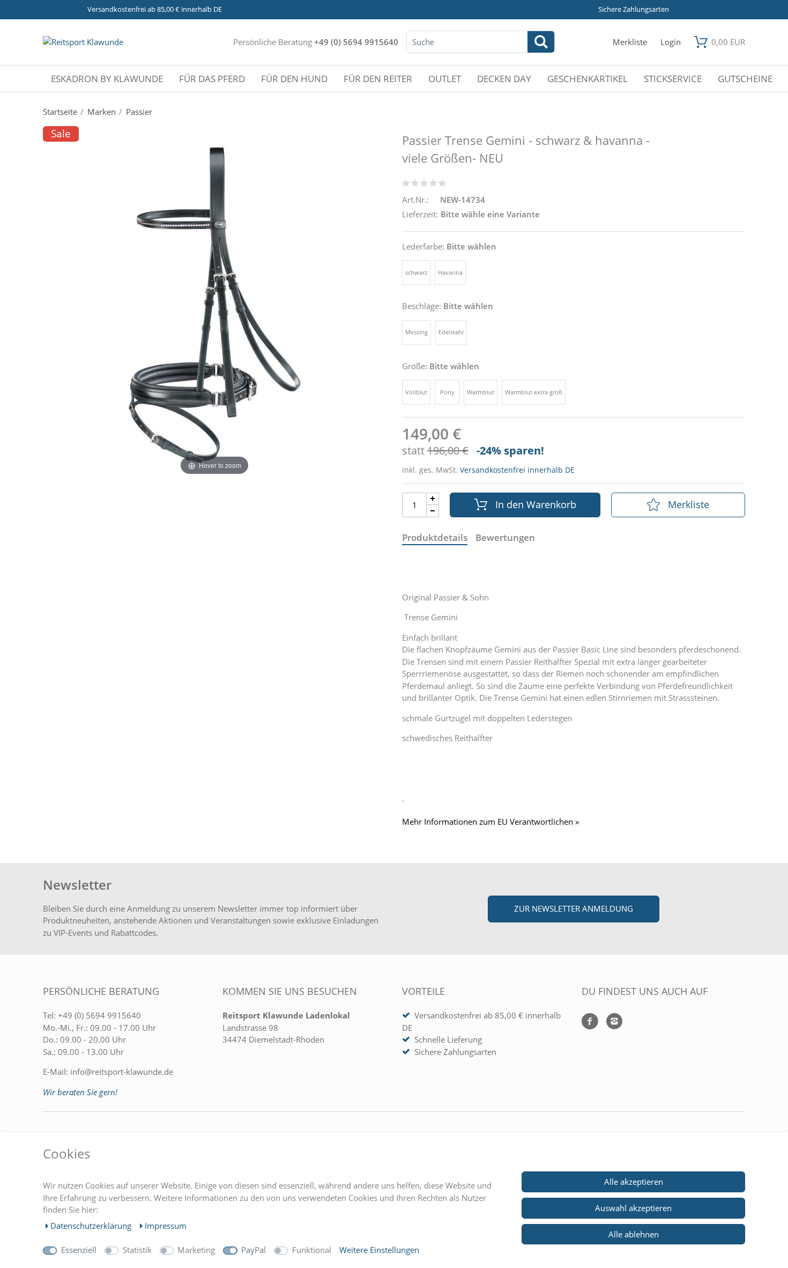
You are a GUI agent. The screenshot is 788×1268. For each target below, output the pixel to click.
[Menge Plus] (433, 499)
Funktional (311, 1249)
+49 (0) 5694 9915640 (356, 41)
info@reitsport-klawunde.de (121, 1071)
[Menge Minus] (433, 511)
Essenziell (78, 1249)
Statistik (137, 1249)
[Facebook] (590, 1022)
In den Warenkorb (535, 504)
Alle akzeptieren (633, 1181)
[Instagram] (610, 1022)
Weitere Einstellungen (379, 1249)
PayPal (253, 1249)
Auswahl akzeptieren (633, 1208)
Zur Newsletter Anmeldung (573, 908)
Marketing (196, 1249)
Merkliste (688, 504)
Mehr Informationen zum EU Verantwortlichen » (490, 822)
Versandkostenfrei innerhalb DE (517, 470)
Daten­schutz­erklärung (91, 1225)
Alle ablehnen (633, 1234)
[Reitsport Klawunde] (83, 41)
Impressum (166, 1225)
